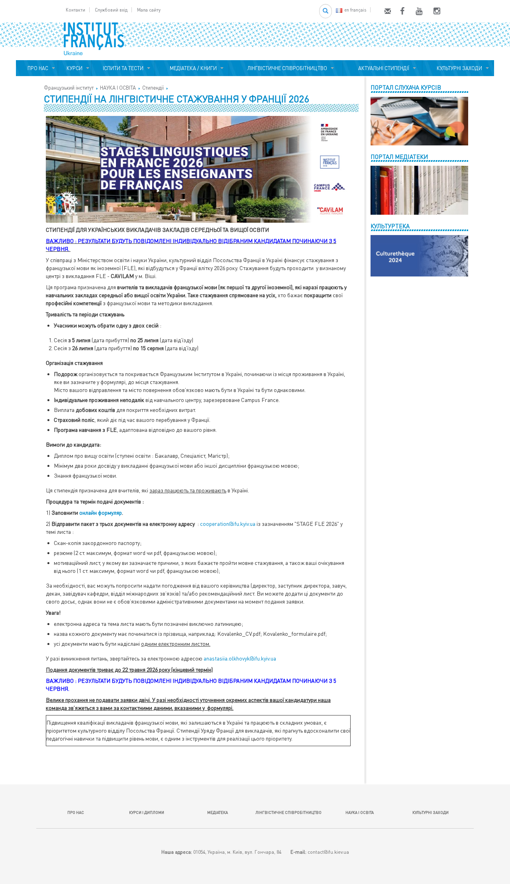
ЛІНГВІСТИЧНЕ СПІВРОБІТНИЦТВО (286, 68)
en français (355, 9)
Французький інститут (69, 87)
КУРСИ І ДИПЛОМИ (146, 812)
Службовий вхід (111, 9)
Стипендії (153, 87)
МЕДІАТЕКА (217, 812)
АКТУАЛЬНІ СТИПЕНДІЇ (382, 68)
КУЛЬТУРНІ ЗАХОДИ (458, 68)
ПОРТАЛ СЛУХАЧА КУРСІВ (406, 87)
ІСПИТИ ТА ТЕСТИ (123, 68)
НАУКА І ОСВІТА (118, 87)
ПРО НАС (36, 68)
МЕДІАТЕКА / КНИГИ (192, 68)
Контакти (75, 9)
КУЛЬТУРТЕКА (390, 225)
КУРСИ (74, 68)
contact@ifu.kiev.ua (328, 852)
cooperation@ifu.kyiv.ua (227, 523)
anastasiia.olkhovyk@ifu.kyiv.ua (240, 658)
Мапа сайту (149, 9)
